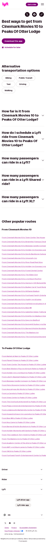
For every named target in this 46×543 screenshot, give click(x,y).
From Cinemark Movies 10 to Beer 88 (17, 308)
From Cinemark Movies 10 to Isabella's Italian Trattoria (24, 312)
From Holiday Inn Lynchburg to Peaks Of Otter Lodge (23, 373)
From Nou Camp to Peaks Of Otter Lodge (18, 422)
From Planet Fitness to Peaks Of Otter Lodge (20, 360)
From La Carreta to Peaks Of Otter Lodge (18, 393)
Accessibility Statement (28, 528)
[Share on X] (27, 14)
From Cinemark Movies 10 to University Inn (19, 258)
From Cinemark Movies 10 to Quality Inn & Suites (21, 299)
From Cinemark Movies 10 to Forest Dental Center (22, 270)
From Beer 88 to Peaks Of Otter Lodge (17, 418)
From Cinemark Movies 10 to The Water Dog (20, 275)
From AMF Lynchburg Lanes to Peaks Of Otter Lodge (23, 447)
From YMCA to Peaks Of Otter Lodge (16, 451)
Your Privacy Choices (12, 531)
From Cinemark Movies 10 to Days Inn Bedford (21, 320)
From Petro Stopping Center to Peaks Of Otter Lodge (23, 385)
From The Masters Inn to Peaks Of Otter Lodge (21, 439)
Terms (6, 528)
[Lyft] (5, 4)
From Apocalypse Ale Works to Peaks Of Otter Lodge (23, 389)
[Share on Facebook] (34, 14)
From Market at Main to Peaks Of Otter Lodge (20, 356)
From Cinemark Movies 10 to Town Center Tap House (23, 237)
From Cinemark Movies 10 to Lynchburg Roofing (21, 279)
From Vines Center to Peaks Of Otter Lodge (19, 397)
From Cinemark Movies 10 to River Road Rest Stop (22, 262)
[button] (42, 4)
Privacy (14, 528)
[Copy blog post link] (41, 14)
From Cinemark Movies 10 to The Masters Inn (20, 332)
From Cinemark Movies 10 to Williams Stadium (20, 291)
